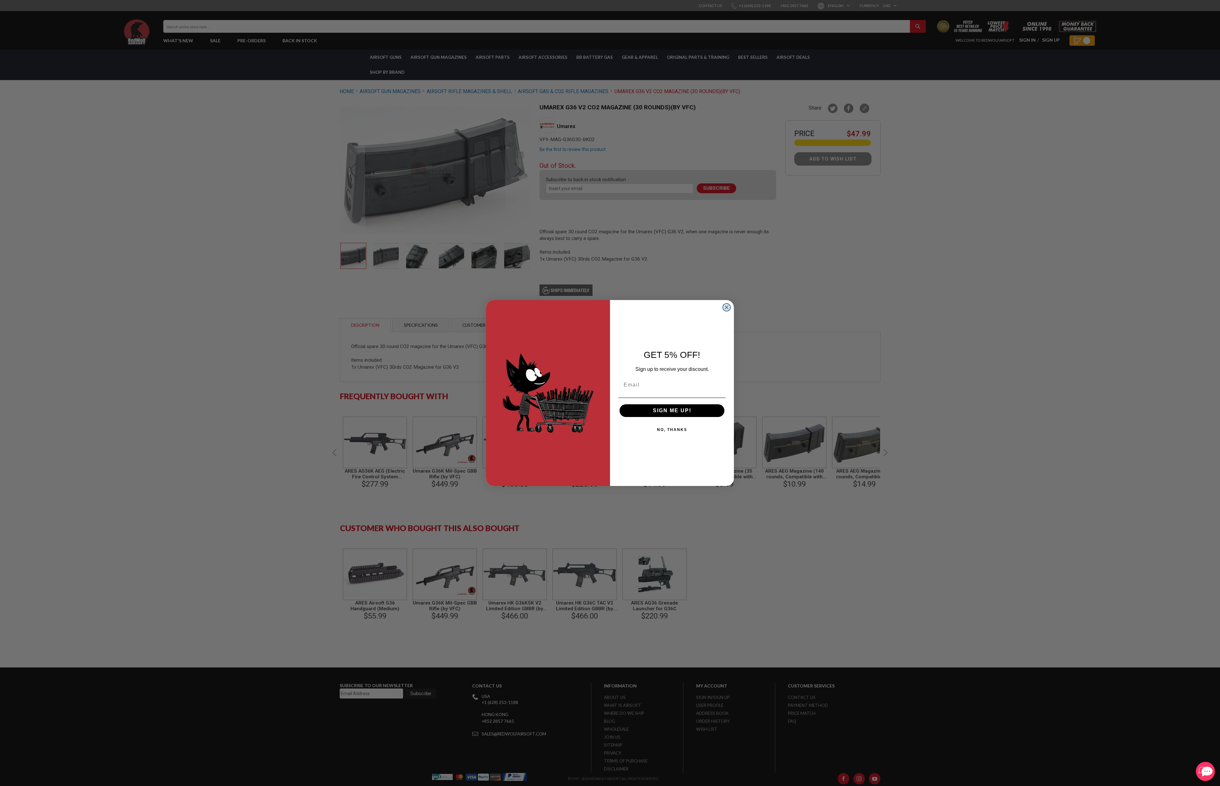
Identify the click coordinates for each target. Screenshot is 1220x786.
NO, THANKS (672, 429)
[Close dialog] (726, 307)
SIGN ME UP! (672, 410)
